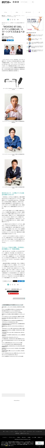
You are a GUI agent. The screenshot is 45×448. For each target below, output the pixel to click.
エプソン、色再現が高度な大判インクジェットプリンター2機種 (12, 342)
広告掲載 (29, 437)
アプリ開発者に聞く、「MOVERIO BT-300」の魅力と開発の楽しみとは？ (13, 338)
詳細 (6, 445)
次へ (18, 19)
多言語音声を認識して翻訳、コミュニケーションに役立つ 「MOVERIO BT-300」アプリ (13, 351)
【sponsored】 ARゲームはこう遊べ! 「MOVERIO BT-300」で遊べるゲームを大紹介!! (13, 333)
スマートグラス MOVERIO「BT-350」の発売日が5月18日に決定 (12, 344)
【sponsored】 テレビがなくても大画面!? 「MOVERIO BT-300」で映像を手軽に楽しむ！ (13, 330)
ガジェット (9, 15)
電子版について (40, 437)
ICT (28, 12)
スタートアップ (16, 12)
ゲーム (21, 431)
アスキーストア (39, 12)
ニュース (11, 431)
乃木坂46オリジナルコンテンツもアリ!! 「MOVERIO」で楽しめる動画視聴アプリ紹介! (13, 348)
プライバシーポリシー (12, 437)
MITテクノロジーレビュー (25, 433)
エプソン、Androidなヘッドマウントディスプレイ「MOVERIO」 (12, 312)
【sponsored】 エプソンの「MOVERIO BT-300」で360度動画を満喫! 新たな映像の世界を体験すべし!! (13, 324)
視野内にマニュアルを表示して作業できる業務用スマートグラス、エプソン (13, 314)
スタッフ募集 (34, 437)
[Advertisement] (22, 6)
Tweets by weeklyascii (16, 400)
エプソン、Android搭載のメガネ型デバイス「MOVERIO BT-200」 (12, 309)
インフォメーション (39, 431)
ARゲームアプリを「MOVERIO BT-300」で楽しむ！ (10, 354)
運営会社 (18, 437)
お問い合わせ (24, 437)
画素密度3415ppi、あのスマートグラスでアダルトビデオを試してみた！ (13, 326)
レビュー (7, 431)
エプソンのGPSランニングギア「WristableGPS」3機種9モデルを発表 (13, 316)
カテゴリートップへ (19, 298)
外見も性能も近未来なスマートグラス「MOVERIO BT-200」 (11, 310)
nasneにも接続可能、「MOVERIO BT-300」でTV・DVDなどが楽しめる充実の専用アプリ (13, 346)
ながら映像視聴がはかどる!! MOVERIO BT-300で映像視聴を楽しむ (12, 320)
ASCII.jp (18, 433)
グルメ (6, 12)
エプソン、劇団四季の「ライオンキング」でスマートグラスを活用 (12, 356)
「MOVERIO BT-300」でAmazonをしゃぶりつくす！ (10, 337)
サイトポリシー (5, 437)
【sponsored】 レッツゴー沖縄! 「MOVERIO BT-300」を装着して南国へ (13, 328)
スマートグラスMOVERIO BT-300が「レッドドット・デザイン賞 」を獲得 (13, 340)
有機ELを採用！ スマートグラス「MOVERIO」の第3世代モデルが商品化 (13, 307)
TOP (3, 431)
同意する (39, 443)
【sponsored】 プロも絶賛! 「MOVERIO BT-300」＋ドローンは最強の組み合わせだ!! (13, 335)
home (4, 15)
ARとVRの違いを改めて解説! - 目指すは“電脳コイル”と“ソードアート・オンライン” (13, 318)
